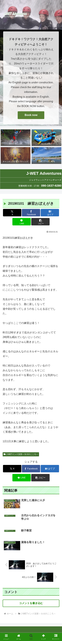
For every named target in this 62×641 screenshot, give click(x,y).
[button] (40, 221)
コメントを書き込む (31, 603)
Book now (31, 115)
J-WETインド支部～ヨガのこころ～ (22, 454)
